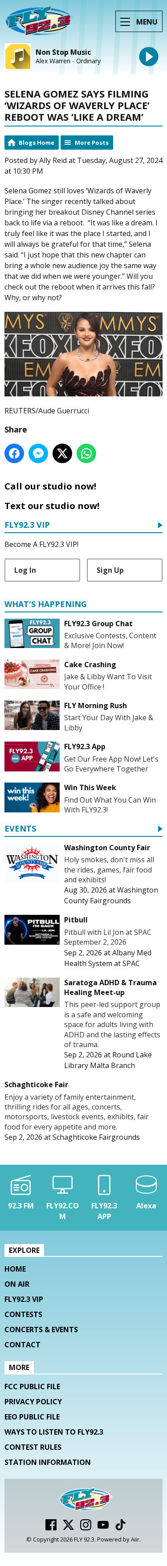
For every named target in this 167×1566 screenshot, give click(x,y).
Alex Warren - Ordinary (68, 61)
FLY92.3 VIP (27, 525)
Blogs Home (36, 143)
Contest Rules (32, 1447)
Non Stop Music (63, 52)
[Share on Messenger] (38, 453)
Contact (22, 1345)
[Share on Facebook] (14, 453)
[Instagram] (85, 1528)
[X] (68, 1528)
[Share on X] (62, 453)
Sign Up (110, 570)
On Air (16, 1284)
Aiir (135, 1539)
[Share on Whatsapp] (86, 453)
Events (20, 829)
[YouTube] (103, 1528)
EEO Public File (32, 1417)
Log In (25, 570)
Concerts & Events (41, 1329)
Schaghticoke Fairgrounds (96, 1137)
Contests (23, 1314)
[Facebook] (51, 1528)
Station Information (47, 1462)
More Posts (92, 143)
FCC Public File (32, 1386)
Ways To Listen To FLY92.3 (53, 1432)
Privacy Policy (33, 1402)
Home (15, 1269)
